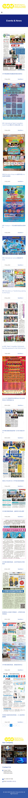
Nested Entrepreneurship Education (7, 754)
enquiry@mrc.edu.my (11, 781)
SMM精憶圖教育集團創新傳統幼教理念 (12, 74)
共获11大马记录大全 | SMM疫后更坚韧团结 (13, 481)
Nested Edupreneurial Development (20, 748)
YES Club (20, 754)
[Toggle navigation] (2, 12)
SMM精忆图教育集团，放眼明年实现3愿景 (13, 511)
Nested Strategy (8, 760)
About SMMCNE (7, 748)
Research (20, 760)
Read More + (20, 79)
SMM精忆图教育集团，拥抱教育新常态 (12, 664)
